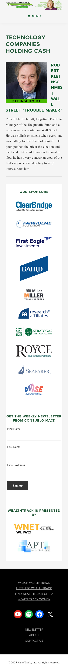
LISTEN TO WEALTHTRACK (34, 588)
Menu (36, 16)
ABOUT (34, 635)
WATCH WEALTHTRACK (34, 583)
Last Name (13, 447)
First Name (13, 429)
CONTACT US (34, 640)
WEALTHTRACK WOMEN (34, 599)
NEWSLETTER (34, 629)
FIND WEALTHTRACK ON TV (34, 594)
